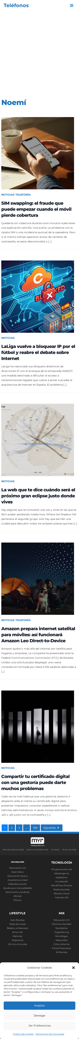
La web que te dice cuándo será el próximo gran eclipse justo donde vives (38, 496)
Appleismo (62, 877)
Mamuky (17, 936)
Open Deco (17, 872)
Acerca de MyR (69, 849)
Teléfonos (16, 5)
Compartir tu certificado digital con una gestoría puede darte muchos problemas (35, 782)
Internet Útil (61, 897)
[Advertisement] (39, 52)
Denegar (40, 1015)
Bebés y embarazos (17, 928)
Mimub (17, 896)
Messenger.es (61, 873)
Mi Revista (61, 952)
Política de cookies (23, 1034)
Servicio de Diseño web (37, 849)
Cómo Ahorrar (61, 944)
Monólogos (61, 936)
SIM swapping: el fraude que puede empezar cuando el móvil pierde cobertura (36, 209)
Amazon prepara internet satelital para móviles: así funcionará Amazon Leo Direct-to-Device (38, 634)
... (26, 827)
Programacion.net (61, 869)
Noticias (8, 194)
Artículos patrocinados (13, 849)
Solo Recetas (17, 920)
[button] (73, 967)
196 (35, 827)
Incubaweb (61, 881)
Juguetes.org (61, 932)
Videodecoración (17, 884)
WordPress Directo (61, 885)
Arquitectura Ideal (18, 880)
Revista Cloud (61, 893)
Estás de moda (17, 924)
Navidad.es (61, 928)
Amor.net (17, 932)
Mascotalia (61, 940)
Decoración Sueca (18, 876)
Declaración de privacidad (49, 1034)
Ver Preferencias (39, 1025)
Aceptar (39, 1005)
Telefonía (23, 194)
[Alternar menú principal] (72, 5)
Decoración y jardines (17, 892)
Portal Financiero (61, 948)
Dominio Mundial (61, 924)
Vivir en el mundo (17, 944)
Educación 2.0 (61, 920)
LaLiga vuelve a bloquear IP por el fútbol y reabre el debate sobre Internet (38, 352)
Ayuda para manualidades (17, 888)
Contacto (55, 849)
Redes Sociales (61, 889)
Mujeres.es (17, 940)
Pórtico (17, 900)
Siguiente (49, 827)
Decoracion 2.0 (17, 868)
